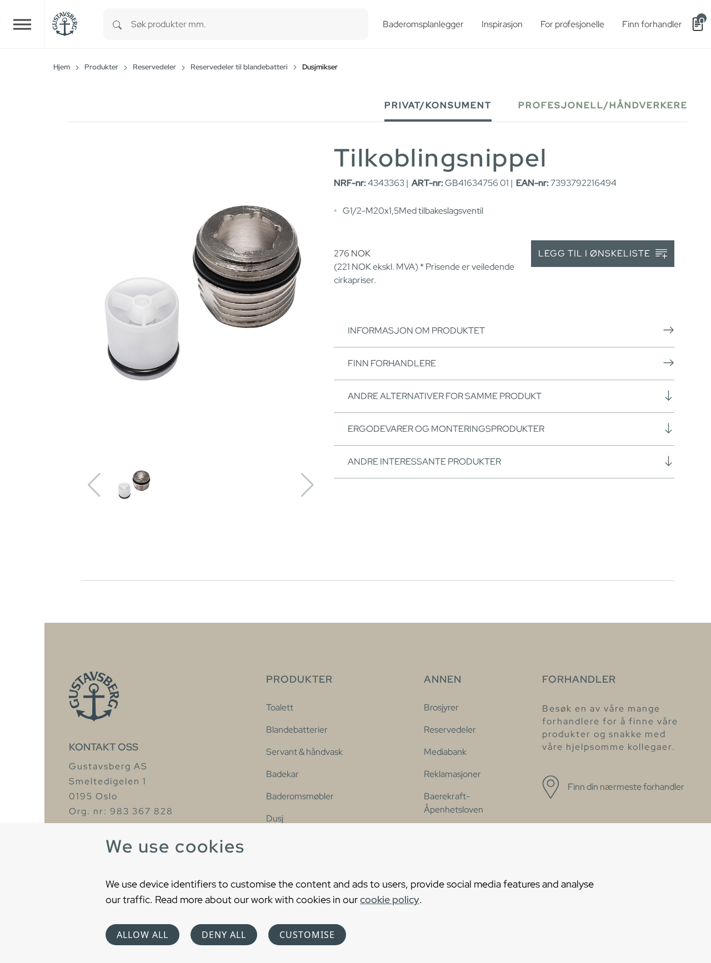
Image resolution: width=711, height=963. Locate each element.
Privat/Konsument (438, 105)
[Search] (117, 24)
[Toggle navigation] (22, 24)
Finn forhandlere (392, 363)
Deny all (224, 935)
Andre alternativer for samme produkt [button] (445, 396)
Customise (307, 935)
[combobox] (249, 24)
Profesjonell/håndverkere (603, 105)
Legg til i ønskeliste (595, 253)
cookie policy (389, 899)
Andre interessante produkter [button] (424, 461)
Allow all (142, 935)
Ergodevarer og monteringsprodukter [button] (446, 429)
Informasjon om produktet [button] (416, 330)
